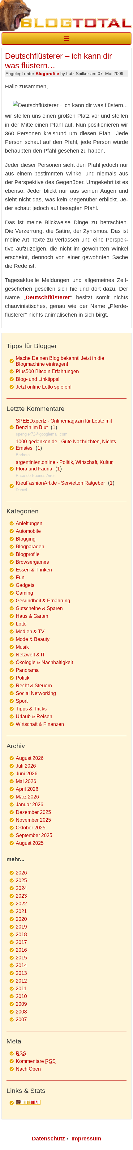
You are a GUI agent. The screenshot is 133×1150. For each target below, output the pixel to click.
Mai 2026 (26, 781)
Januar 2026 (29, 804)
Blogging (26, 538)
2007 (21, 1019)
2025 (21, 880)
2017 (21, 942)
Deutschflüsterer (48, 297)
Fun (20, 577)
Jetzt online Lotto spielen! (43, 387)
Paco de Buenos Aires (36, 475)
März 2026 (27, 796)
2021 (21, 911)
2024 (21, 888)
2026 (21, 872)
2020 (21, 919)
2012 (21, 981)
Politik (22, 677)
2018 (21, 934)
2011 (21, 988)
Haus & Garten (32, 616)
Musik (22, 647)
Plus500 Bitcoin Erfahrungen (47, 371)
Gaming (24, 593)
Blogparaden (30, 546)
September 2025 (34, 835)
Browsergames (32, 562)
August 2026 (30, 758)
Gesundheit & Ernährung (43, 600)
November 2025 (33, 820)
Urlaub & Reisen (34, 716)
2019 (21, 926)
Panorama (27, 670)
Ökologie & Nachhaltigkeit (44, 662)
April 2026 (27, 789)
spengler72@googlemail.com (41, 434)
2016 (21, 950)
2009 (21, 1004)
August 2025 (30, 843)
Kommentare (36, 1061)
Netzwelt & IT (30, 654)
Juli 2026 (26, 766)
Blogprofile (47, 73)
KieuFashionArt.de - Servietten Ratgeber (60, 483)
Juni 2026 (26, 773)
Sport (22, 701)
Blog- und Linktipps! (37, 379)
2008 (21, 1011)
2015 (21, 957)
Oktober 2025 (30, 827)
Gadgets (25, 585)
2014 (21, 965)
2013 (21, 973)
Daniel (21, 489)
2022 (21, 903)
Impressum (86, 1138)
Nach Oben (28, 1069)
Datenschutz (48, 1138)
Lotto (21, 623)
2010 (21, 996)
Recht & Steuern (34, 685)
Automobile (28, 531)
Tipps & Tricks (31, 708)
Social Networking (36, 693)
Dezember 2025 (33, 812)
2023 (21, 896)
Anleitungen (29, 523)
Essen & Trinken (34, 569)
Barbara (23, 455)
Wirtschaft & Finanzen (40, 724)
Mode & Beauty (32, 639)
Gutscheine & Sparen (39, 608)
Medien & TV (30, 631)
